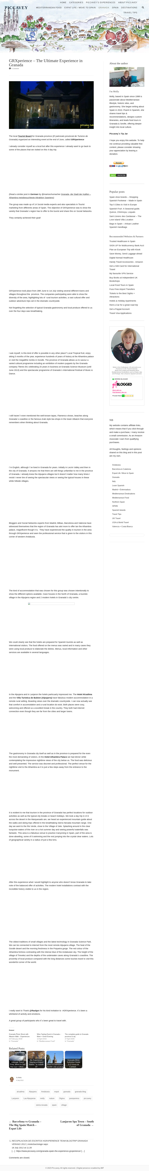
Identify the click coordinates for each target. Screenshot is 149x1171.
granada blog (80, 1092)
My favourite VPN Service (121, 273)
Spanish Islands (118, 510)
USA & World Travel (120, 522)
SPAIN (115, 506)
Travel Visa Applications (120, 313)
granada (66, 1092)
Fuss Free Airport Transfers (122, 289)
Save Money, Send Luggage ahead (125, 254)
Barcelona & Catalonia (121, 469)
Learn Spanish (118, 485)
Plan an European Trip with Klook (124, 249)
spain (54, 1105)
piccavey (87, 1098)
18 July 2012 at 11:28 (22, 1148)
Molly (20, 1077)
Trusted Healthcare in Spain (122, 241)
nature (51, 1098)
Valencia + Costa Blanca (122, 526)
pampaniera (74, 1098)
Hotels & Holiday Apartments (122, 301)
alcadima (20, 1092)
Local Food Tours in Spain (121, 285)
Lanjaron (15, 1098)
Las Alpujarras (30, 1098)
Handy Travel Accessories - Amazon (126, 262)
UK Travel (116, 518)
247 (102, 1168)
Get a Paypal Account (119, 309)
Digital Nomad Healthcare (121, 258)
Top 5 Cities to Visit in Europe (123, 204)
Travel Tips (116, 514)
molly (42, 1098)
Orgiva (62, 1098)
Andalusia (45, 1092)
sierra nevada (41, 1105)
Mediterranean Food (120, 498)
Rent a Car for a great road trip (123, 305)
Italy (114, 481)
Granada (115, 477)
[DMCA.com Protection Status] (118, 176)
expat (56, 1092)
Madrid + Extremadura (121, 490)
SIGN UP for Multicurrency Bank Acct (126, 245)
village (64, 1105)
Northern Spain (118, 502)
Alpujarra (33, 1092)
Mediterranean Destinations (123, 494)
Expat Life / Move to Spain (123, 473)
